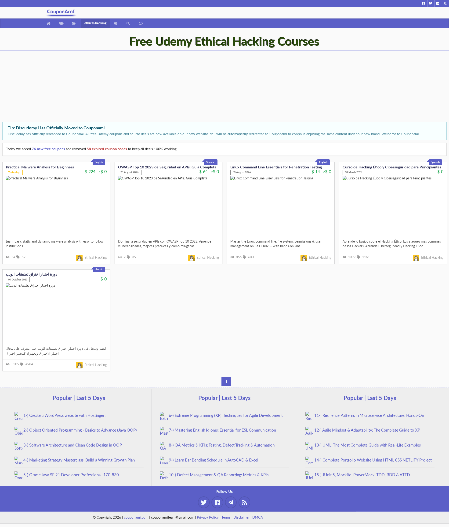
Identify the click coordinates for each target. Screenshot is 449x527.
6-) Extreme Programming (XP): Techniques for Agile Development (226, 416)
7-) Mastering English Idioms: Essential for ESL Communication (222, 430)
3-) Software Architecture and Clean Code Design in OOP (72, 445)
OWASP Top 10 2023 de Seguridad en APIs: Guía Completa (167, 167)
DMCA (257, 517)
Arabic (99, 269)
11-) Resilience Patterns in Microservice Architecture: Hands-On (369, 416)
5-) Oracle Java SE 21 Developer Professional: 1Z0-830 (71, 475)
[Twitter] (431, 3)
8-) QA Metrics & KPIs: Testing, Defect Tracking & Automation (222, 445)
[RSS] (445, 3)
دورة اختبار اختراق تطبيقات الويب (31, 274)
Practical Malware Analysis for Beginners (40, 167)
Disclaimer (241, 517)
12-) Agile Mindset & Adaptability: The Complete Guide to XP (367, 430)
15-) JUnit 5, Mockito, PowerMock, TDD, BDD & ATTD (362, 475)
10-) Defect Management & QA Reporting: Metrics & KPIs (218, 475)
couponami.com (136, 517)
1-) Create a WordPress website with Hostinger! (64, 416)
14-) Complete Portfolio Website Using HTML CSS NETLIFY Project (373, 460)
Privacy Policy (208, 517)
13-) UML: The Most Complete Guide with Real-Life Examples (367, 445)
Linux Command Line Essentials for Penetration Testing (276, 167)
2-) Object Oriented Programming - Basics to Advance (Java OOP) (80, 430)
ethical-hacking (95, 23)
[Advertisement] (140, 87)
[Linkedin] (438, 3)
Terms (226, 517)
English (99, 162)
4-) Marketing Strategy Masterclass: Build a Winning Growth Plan (79, 460)
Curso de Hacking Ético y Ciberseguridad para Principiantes (392, 167)
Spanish (210, 162)
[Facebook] (423, 3)
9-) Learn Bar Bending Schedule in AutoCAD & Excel (213, 460)
